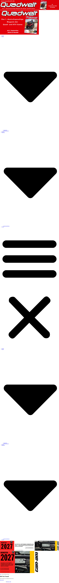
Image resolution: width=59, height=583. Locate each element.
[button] (29, 288)
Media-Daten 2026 (6, 443)
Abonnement (5, 130)
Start (0, 574)
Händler (3, 35)
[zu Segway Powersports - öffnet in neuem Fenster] (29, 581)
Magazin (3, 131)
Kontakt (3, 539)
